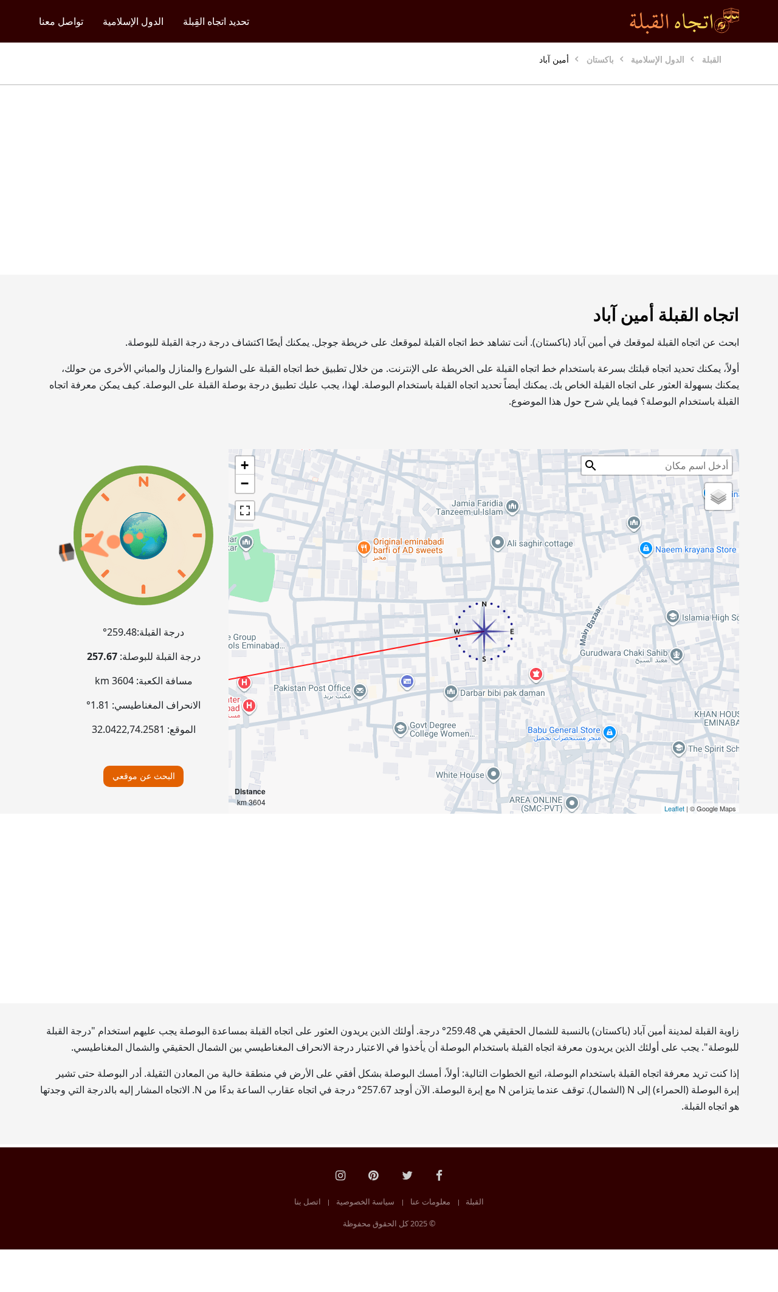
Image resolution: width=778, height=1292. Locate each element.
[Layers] (718, 496)
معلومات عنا (430, 1201)
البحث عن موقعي (143, 776)
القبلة (475, 1201)
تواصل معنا (61, 21)
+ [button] (245, 465)
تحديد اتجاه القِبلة (216, 21)
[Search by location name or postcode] (591, 465)
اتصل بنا (307, 1201)
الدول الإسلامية (133, 21)
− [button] (245, 483)
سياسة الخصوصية (365, 1201)
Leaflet (674, 808)
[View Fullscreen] (245, 510)
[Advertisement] (389, 180)
